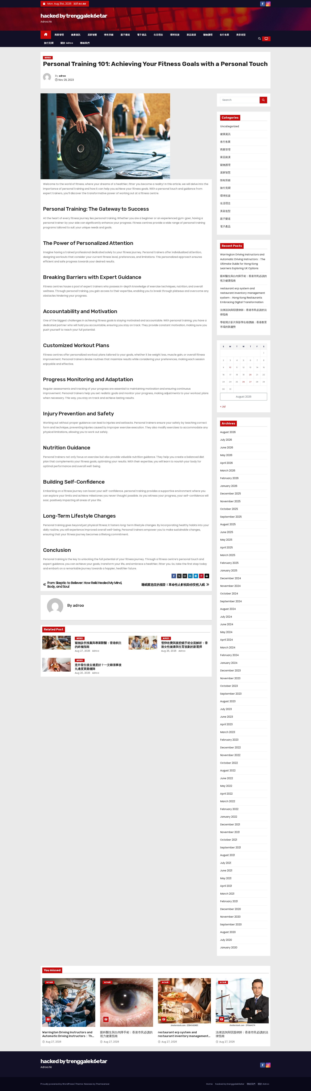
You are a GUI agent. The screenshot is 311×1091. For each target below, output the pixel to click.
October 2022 (229, 763)
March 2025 (227, 555)
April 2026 (226, 463)
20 (250, 374)
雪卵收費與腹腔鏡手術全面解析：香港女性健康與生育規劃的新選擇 (184, 645)
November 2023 (230, 678)
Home (209, 1083)
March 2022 (227, 801)
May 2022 (226, 786)
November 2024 (230, 586)
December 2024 (230, 578)
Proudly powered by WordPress (57, 1083)
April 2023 (226, 724)
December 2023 (230, 670)
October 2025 (229, 509)
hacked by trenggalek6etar (73, 15)
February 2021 (229, 901)
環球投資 (175, 34)
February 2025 (229, 563)
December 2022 (230, 747)
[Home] (45, 35)
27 (250, 382)
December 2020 (230, 909)
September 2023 (231, 694)
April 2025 (226, 547)
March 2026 (227, 470)
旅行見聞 (48, 43)
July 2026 (226, 440)
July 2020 (226, 940)
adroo (62, 76)
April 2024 (226, 640)
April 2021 (226, 886)
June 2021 (226, 870)
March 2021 (227, 894)
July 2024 (226, 617)
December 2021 (230, 824)
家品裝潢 (191, 34)
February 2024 (229, 655)
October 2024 (229, 593)
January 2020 (228, 947)
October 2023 (229, 686)
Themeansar (102, 1083)
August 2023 (228, 701)
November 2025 (230, 501)
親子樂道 (125, 34)
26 (243, 382)
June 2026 (226, 447)
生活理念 (158, 34)
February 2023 (229, 740)
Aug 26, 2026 (169, 650)
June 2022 (226, 778)
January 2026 (228, 486)
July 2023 (226, 709)
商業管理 (59, 34)
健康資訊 (76, 34)
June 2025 (226, 532)
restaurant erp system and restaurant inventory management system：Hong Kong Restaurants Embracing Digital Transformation (183, 1038)
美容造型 (241, 34)
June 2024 (226, 624)
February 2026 (229, 478)
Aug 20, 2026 (82, 673)
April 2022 (226, 794)
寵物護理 (208, 34)
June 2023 (226, 717)
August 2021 (227, 855)
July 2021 (225, 863)
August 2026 (228, 432)
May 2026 (226, 455)
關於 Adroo (67, 43)
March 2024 (227, 647)
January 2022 (228, 817)
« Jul (222, 406)
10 (230, 367)
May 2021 (225, 878)
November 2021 (230, 832)
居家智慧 (92, 34)
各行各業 (224, 34)
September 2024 (231, 601)
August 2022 (228, 770)
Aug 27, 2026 (82, 650)
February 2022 (229, 809)
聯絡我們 (85, 43)
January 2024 (228, 663)
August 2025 (228, 524)
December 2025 (230, 493)
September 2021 (230, 847)
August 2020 (228, 932)
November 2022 (230, 755)
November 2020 (230, 917)
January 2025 (228, 570)
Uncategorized (229, 126)
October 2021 (228, 840)
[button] (259, 39)
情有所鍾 (109, 34)
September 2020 (231, 924)
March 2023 (227, 732)
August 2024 (228, 609)
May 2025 (226, 540)
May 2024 (226, 632)
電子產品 (142, 34)
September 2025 (231, 517)
